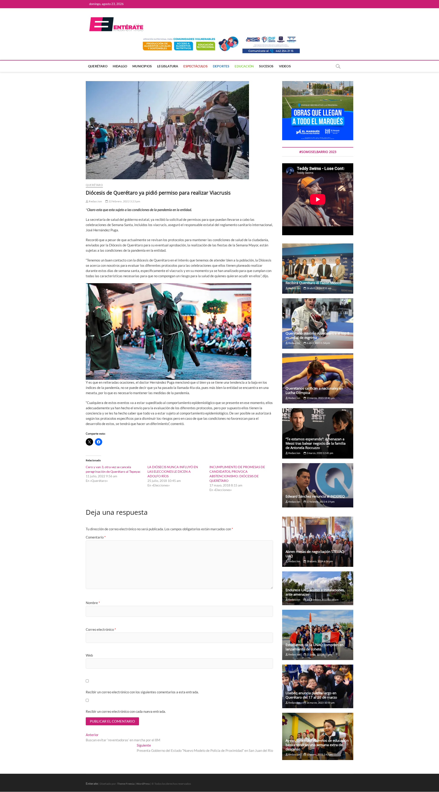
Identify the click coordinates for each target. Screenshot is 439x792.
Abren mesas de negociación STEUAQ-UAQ (315, 553)
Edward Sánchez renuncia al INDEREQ (315, 496)
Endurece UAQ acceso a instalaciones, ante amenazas (315, 592)
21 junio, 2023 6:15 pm (319, 654)
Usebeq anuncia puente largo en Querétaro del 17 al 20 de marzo (311, 695)
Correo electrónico (101, 629)
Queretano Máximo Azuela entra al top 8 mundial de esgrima (317, 335)
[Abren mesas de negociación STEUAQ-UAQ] (317, 542)
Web (89, 655)
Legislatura (167, 66)
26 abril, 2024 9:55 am (318, 288)
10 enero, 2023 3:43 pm (319, 754)
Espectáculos (195, 66)
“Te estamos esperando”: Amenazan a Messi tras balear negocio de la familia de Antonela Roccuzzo (315, 443)
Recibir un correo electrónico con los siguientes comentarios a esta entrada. (142, 692)
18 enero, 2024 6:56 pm (319, 561)
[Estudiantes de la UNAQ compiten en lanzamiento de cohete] (317, 635)
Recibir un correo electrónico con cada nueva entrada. (126, 711)
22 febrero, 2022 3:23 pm (124, 201)
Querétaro (97, 66)
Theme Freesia (125, 783)
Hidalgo (120, 66)
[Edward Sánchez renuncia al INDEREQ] (317, 485)
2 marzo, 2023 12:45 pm (319, 452)
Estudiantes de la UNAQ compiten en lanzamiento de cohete (314, 646)
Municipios (142, 66)
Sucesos (266, 66)
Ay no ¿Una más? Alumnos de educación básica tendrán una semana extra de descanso (317, 744)
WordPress (143, 783)
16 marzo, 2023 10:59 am (320, 702)
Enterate (92, 783)
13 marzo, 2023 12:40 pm (320, 397)
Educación (244, 66)
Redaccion (95, 201)
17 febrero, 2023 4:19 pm (320, 501)
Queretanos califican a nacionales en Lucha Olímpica (314, 390)
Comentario (96, 537)
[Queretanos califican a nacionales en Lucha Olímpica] (317, 378)
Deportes (221, 66)
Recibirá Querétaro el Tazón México (313, 282)
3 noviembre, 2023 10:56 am (322, 599)
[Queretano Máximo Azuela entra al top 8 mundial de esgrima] (317, 323)
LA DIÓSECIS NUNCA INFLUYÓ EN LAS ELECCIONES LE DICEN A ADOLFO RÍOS (172, 471)
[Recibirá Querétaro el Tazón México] (317, 268)
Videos (285, 66)
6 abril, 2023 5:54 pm (318, 342)
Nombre (93, 603)
